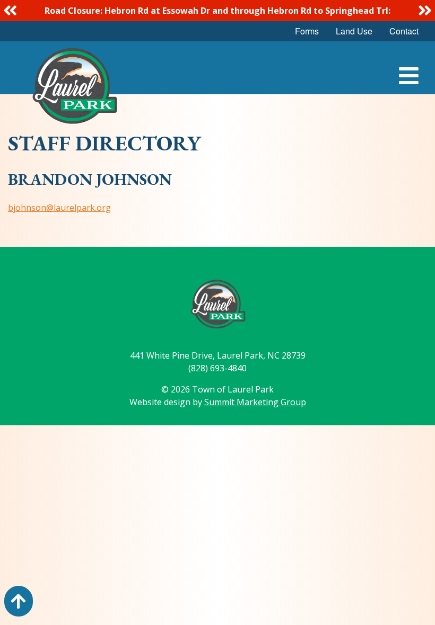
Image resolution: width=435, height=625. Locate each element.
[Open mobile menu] (408, 75)
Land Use (354, 31)
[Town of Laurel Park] (74, 89)
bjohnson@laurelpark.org (59, 207)
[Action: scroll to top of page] (18, 601)
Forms (307, 31)
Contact (404, 31)
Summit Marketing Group (255, 402)
